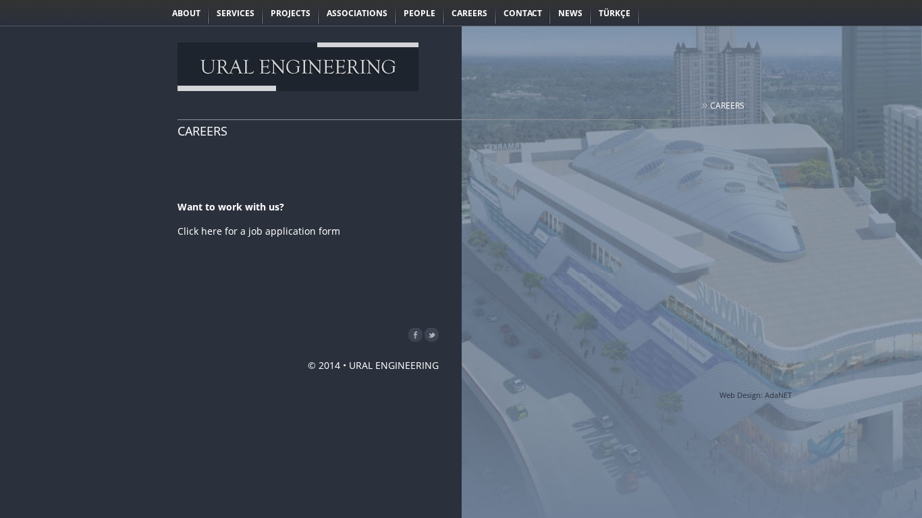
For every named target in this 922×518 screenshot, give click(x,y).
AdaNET (778, 395)
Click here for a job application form (259, 231)
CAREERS (727, 105)
